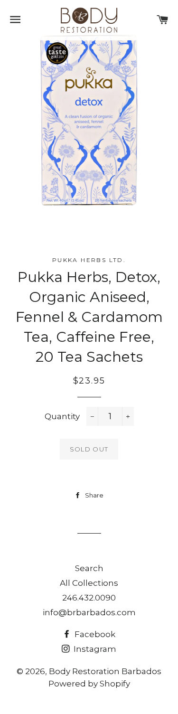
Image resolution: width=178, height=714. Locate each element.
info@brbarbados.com (89, 612)
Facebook (94, 634)
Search (89, 568)
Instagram (94, 649)
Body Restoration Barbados (105, 671)
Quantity (62, 416)
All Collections (89, 583)
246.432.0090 (89, 597)
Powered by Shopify (89, 683)
